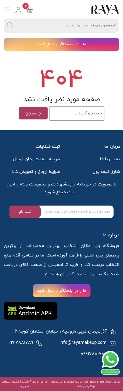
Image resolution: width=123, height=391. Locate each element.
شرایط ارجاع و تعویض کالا (36, 172)
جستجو (33, 113)
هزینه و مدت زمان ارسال (36, 159)
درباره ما (112, 147)
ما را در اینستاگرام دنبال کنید (61, 44)
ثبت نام (25, 211)
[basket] (29, 10)
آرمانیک (26, 382)
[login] (18, 10)
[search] (10, 26)
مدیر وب (24, 386)
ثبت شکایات (48, 147)
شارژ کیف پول (106, 172)
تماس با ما (110, 159)
